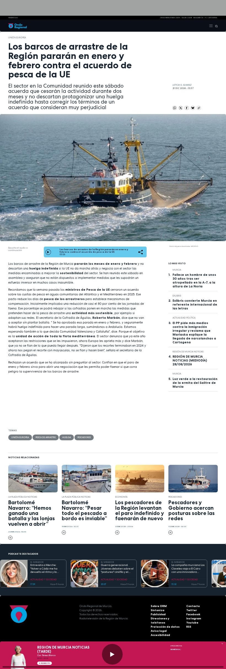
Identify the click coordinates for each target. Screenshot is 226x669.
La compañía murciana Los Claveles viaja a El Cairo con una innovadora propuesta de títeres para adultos (188, 568)
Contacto (193, 606)
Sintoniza (157, 610)
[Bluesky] (193, 107)
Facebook (193, 614)
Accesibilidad (160, 635)
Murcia (177, 269)
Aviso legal (159, 631)
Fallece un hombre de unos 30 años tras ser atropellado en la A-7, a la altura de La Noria (194, 280)
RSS (188, 626)
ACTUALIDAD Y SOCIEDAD (43, 579)
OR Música (175, 649)
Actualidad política (184, 317)
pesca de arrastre (46, 437)
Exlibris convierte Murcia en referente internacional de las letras (195, 304)
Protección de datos (165, 626)
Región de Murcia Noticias (188, 351)
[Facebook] (187, 107)
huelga (66, 437)
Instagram (193, 618)
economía (121, 496)
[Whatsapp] (175, 108)
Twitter (191, 610)
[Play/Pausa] (112, 654)
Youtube (192, 622)
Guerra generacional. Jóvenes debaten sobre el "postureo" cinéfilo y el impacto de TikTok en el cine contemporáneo (117, 568)
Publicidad (158, 614)
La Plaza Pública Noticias (22, 496)
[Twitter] (181, 107)
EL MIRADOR (37, 562)
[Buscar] (215, 25)
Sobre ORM (159, 606)
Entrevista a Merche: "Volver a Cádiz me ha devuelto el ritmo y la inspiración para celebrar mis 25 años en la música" (46, 568)
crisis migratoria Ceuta (170, 18)
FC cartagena (211, 18)
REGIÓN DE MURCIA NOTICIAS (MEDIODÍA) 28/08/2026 (190, 360)
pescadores (84, 437)
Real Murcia (198, 18)
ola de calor (187, 18)
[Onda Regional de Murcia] (17, 25)
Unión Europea (17, 37)
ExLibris (177, 295)
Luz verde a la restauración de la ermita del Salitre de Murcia (195, 383)
